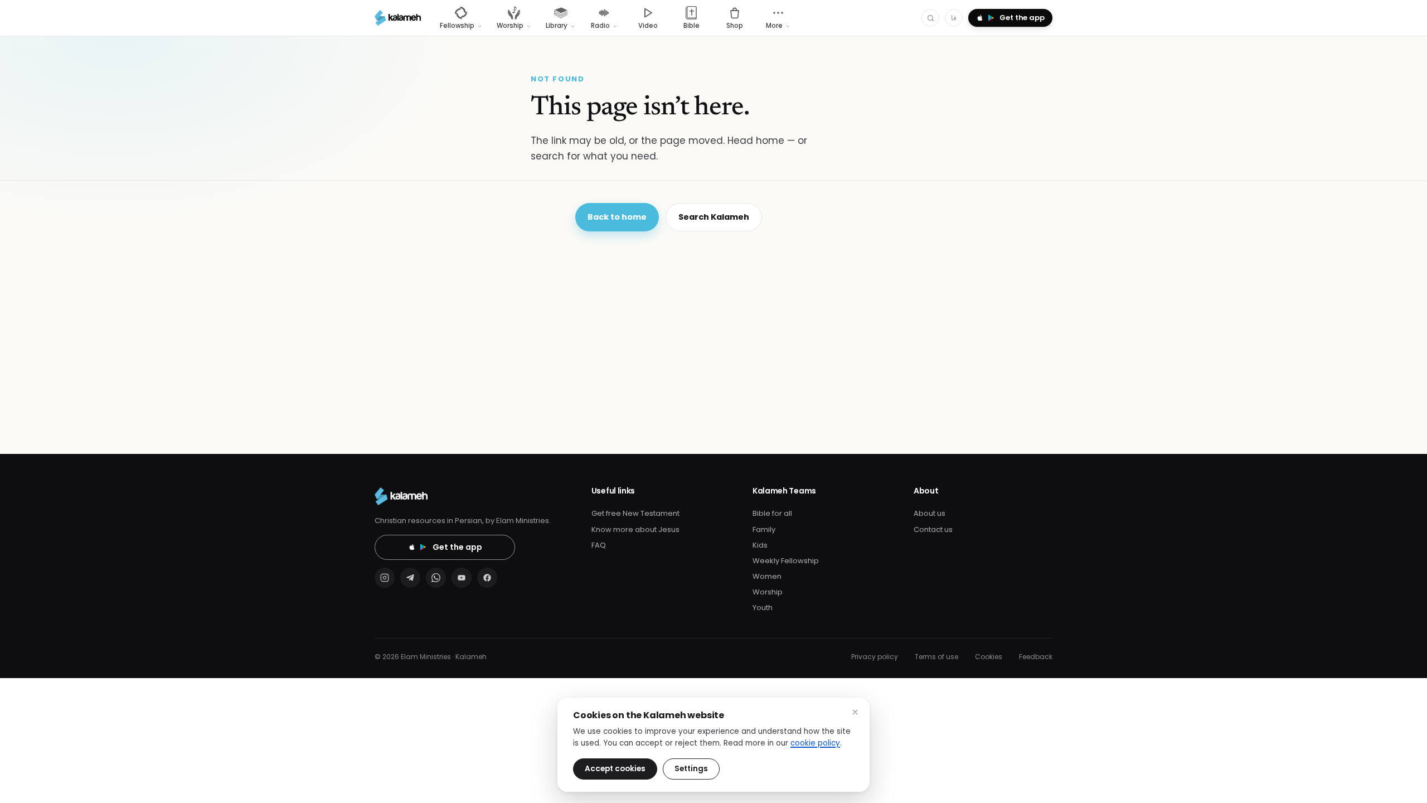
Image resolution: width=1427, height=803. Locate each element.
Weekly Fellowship (786, 560)
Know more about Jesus (635, 529)
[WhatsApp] (436, 578)
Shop (734, 25)
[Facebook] (487, 578)
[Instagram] (385, 578)
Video (648, 25)
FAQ (598, 545)
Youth (763, 607)
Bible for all (772, 513)
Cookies (988, 656)
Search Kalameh (713, 216)
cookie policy (815, 743)
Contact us (933, 529)
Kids (760, 545)
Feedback (1035, 656)
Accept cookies (615, 768)
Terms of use (936, 656)
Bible (691, 25)
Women (767, 576)
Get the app (457, 547)
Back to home (617, 216)
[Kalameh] (398, 18)
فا (954, 17)
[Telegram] (410, 578)
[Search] (930, 18)
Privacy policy (874, 656)
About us (929, 513)
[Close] (855, 712)
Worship (768, 592)
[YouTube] (462, 578)
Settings (691, 768)
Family (764, 529)
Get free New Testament (635, 513)
